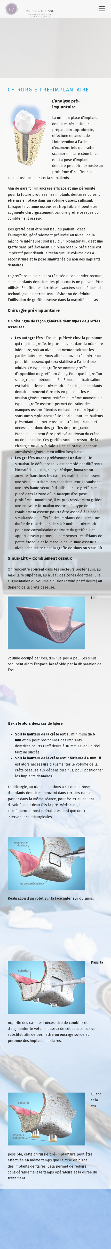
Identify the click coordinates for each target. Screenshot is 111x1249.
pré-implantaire (62, 1154)
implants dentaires (72, 194)
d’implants (89, 118)
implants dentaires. (37, 776)
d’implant (81, 160)
